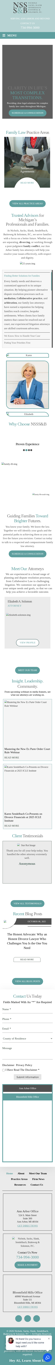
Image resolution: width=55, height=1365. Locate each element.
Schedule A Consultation (27, 113)
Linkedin (36, 1318)
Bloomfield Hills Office (27, 1097)
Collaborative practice (29, 298)
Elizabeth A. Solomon (27, 623)
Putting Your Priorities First (17, 342)
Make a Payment (28, 1265)
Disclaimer (8, 1065)
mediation (9, 298)
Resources (20, 1184)
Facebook (27, 1318)
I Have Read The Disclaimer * (22, 1069)
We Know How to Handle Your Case (22, 336)
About (21, 1173)
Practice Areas (19, 1179)
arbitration (10, 302)
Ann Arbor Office (27, 1088)
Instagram (18, 1318)
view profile (27, 642)
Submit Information (27, 1077)
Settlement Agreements (27, 162)
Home (9, 1173)
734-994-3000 (30, 27)
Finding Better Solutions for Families (22, 275)
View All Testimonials (27, 903)
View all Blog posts (27, 981)
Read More (11, 757)
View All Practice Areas (27, 203)
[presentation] (17, 195)
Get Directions (27, 1225)
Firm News (38, 1179)
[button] (24, 450)
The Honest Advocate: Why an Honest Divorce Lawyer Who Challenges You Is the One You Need (27, 941)
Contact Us (37, 1184)
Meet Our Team (27, 670)
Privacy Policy (24, 1065)
